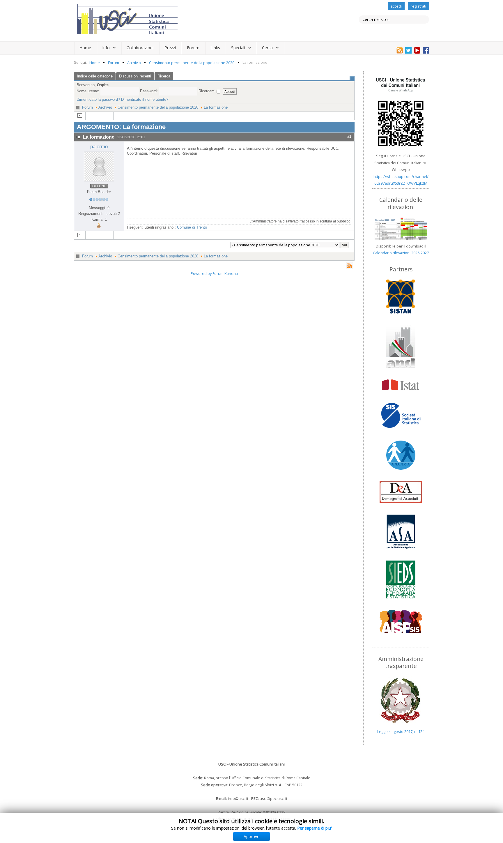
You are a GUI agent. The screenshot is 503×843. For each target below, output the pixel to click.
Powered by (201, 273)
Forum (193, 47)
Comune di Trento (192, 227)
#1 (349, 136)
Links (215, 47)
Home (85, 47)
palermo (99, 146)
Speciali (238, 47)
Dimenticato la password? (98, 99)
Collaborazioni (140, 47)
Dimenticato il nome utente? (144, 99)
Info (106, 47)
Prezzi (170, 47)
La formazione (216, 107)
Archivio (105, 107)
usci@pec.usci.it (273, 798)
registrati (418, 6)
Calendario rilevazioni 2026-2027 (401, 252)
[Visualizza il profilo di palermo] (99, 166)
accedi (396, 6)
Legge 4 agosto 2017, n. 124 (400, 731)
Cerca (267, 47)
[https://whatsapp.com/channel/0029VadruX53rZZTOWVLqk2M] (400, 112)
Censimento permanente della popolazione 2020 (158, 107)
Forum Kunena (225, 273)
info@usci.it (238, 798)
